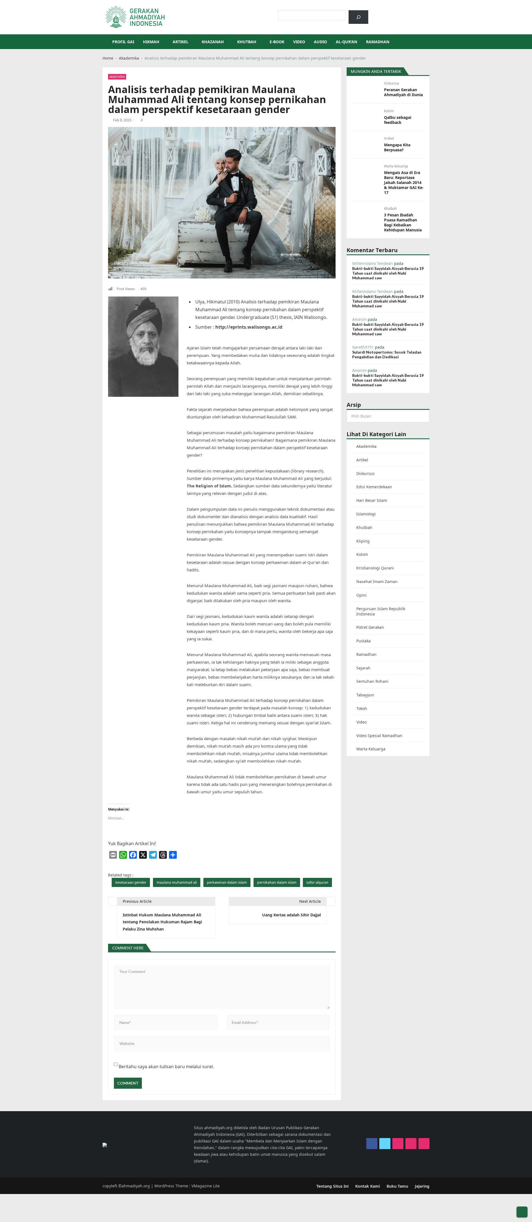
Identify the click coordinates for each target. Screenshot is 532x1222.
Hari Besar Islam (371, 500)
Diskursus (391, 83)
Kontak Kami (367, 1186)
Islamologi (366, 514)
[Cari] (358, 17)
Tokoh (361, 708)
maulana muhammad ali (177, 882)
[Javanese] (409, 13)
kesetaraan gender (130, 882)
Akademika (117, 77)
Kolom (389, 111)
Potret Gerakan (370, 627)
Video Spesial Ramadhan (379, 735)
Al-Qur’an (346, 41)
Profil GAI (123, 41)
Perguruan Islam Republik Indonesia (380, 611)
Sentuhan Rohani (372, 681)
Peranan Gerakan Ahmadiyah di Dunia (403, 92)
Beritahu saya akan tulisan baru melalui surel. (166, 1067)
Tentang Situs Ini (332, 1186)
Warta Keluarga (396, 166)
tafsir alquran (317, 882)
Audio (320, 41)
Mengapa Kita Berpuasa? (397, 147)
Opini (361, 595)
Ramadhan (377, 41)
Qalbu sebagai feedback (397, 120)
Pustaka (363, 640)
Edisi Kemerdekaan (374, 486)
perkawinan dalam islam (227, 882)
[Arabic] (387, 13)
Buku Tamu (397, 1186)
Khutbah (246, 41)
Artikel (180, 41)
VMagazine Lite (205, 1185)
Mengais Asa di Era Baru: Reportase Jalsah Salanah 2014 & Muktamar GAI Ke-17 (404, 182)
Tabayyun (365, 694)
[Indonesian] (380, 13)
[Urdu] (402, 13)
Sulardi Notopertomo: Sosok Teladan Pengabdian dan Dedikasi (386, 354)
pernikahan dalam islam (276, 882)
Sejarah (363, 668)
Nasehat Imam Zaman (377, 581)
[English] (395, 13)
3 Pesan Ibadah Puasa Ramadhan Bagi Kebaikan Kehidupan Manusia (403, 222)
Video (299, 41)
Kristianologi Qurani (375, 568)
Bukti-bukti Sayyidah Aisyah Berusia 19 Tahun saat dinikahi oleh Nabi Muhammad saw (388, 273)
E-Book (277, 41)
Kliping (363, 541)
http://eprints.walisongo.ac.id (248, 327)
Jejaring (422, 1186)
